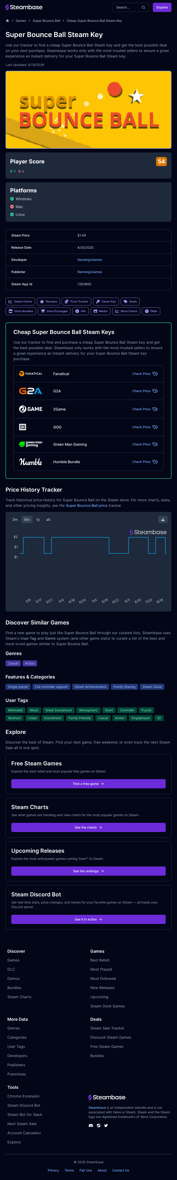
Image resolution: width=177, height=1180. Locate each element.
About (102, 1170)
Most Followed (103, 978)
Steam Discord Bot (23, 1105)
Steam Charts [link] (23, 301)
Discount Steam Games (110, 1037)
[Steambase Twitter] (106, 1125)
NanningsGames (89, 260)
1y (38, 519)
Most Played (101, 969)
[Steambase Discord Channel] (90, 1125)
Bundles (14, 987)
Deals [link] (133, 301)
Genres (13, 1028)
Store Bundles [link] (24, 311)
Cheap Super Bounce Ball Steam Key (94, 21)
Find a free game (86, 784)
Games (21, 21)
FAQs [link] (153, 311)
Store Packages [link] (57, 311)
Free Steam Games (106, 1046)
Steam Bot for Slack (24, 1114)
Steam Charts (19, 997)
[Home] (7, 21)
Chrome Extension (23, 1096)
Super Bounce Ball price (86, 505)
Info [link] (83, 311)
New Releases (102, 987)
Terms (69, 1170)
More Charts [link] (129, 311)
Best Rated (99, 960)
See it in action (86, 919)
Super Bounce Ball (46, 21)
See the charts (86, 827)
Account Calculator (24, 1133)
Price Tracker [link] (79, 301)
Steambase (97, 1107)
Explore (162, 7)
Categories (17, 1037)
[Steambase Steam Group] (98, 1125)
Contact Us (120, 1170)
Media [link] (103, 311)
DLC (11, 969)
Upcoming (99, 997)
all (48, 519)
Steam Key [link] (109, 301)
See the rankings (86, 871)
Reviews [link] (51, 301)
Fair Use (86, 1170)
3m (15, 519)
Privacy (53, 1170)
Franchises (16, 1074)
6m (27, 519)
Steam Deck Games (107, 1006)
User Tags (16, 1046)
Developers (17, 1055)
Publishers (16, 1065)
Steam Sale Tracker (107, 1028)
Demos (13, 978)
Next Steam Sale (21, 1123)
